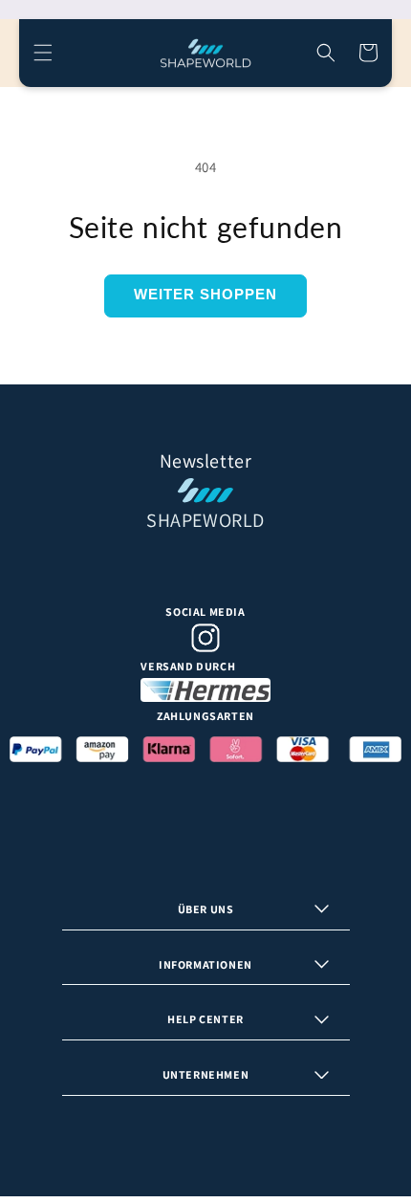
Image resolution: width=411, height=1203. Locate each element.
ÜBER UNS (206, 909)
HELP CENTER (205, 1019)
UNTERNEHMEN (205, 1074)
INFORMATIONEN (205, 964)
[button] (43, 53)
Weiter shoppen (205, 294)
